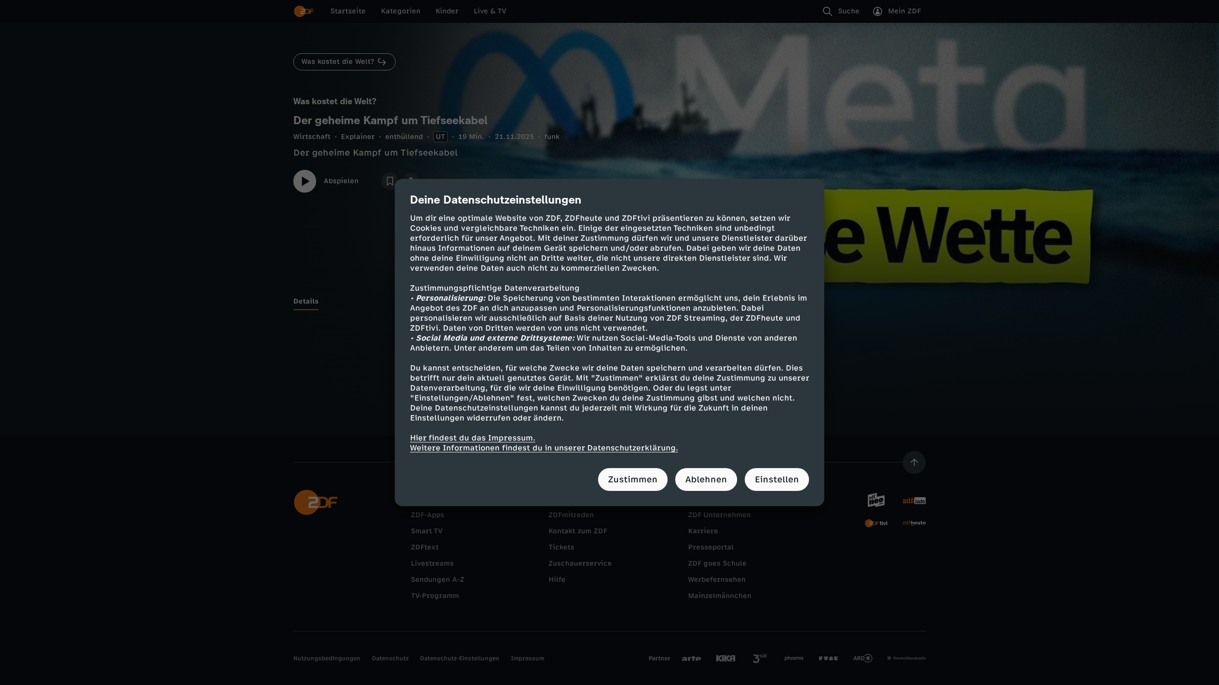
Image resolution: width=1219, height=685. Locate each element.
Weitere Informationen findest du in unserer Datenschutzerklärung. (544, 447)
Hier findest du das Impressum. (472, 437)
